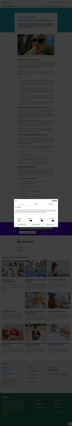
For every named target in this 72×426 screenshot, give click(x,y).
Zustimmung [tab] (21, 204)
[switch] (30, 220)
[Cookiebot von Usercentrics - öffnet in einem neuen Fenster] (52, 201)
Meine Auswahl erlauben (36, 224)
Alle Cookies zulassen (50, 224)
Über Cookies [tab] (50, 204)
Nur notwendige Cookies (22, 224)
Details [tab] (36, 204)
